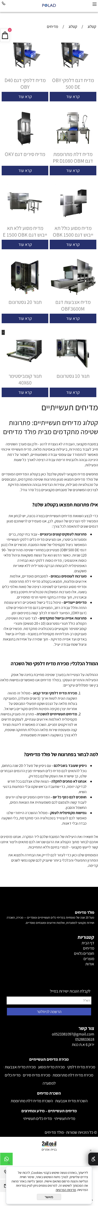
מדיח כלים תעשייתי (37, 1118)
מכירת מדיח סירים (36, 1075)
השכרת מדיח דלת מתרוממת (32, 1100)
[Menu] (94, 4)
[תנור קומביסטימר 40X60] (25, 370)
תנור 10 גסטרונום (73, 376)
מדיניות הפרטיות (66, 1190)
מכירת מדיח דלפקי (81, 1067)
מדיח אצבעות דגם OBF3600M (73, 305)
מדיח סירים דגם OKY (25, 154)
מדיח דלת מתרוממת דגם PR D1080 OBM (73, 157)
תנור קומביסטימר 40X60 (25, 379)
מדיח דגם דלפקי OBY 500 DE (73, 83)
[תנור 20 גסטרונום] (25, 296)
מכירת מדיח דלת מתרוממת (73, 1075)
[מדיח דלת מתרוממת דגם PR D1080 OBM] (73, 148)
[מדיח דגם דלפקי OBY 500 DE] (73, 74)
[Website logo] (49, 5)
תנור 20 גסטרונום (25, 302)
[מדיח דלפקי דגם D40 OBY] (25, 74)
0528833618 (84, 1039)
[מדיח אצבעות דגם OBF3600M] (73, 296)
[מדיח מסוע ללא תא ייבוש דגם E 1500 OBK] (25, 222)
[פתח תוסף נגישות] (93, 1159)
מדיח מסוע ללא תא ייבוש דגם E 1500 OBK (25, 231)
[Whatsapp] (6, 1160)
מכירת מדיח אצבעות (20, 1067)
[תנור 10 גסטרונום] (73, 370)
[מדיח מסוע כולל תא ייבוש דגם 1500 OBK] (73, 222)
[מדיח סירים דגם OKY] (25, 148)
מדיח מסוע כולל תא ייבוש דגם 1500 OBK (73, 231)
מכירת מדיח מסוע (51, 1067)
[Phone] (3, 4)
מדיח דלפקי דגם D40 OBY (25, 83)
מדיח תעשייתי (64, 1118)
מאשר (49, 1197)
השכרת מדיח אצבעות (71, 1100)
